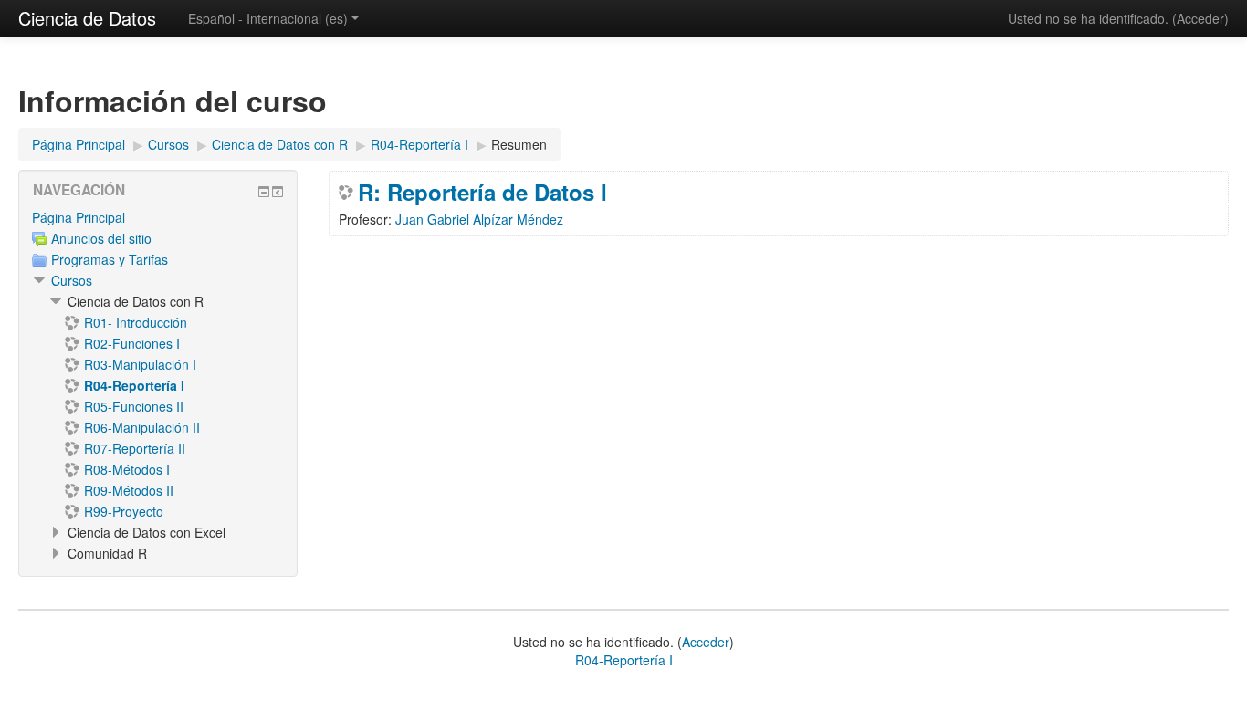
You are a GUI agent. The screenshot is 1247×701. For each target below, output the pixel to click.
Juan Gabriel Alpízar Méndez (479, 219)
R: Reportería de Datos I (482, 192)
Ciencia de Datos (87, 18)
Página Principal (78, 217)
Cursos (71, 280)
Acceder (1200, 18)
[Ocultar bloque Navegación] (263, 191)
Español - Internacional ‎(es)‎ (268, 18)
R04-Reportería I (624, 660)
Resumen (519, 144)
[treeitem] (158, 217)
